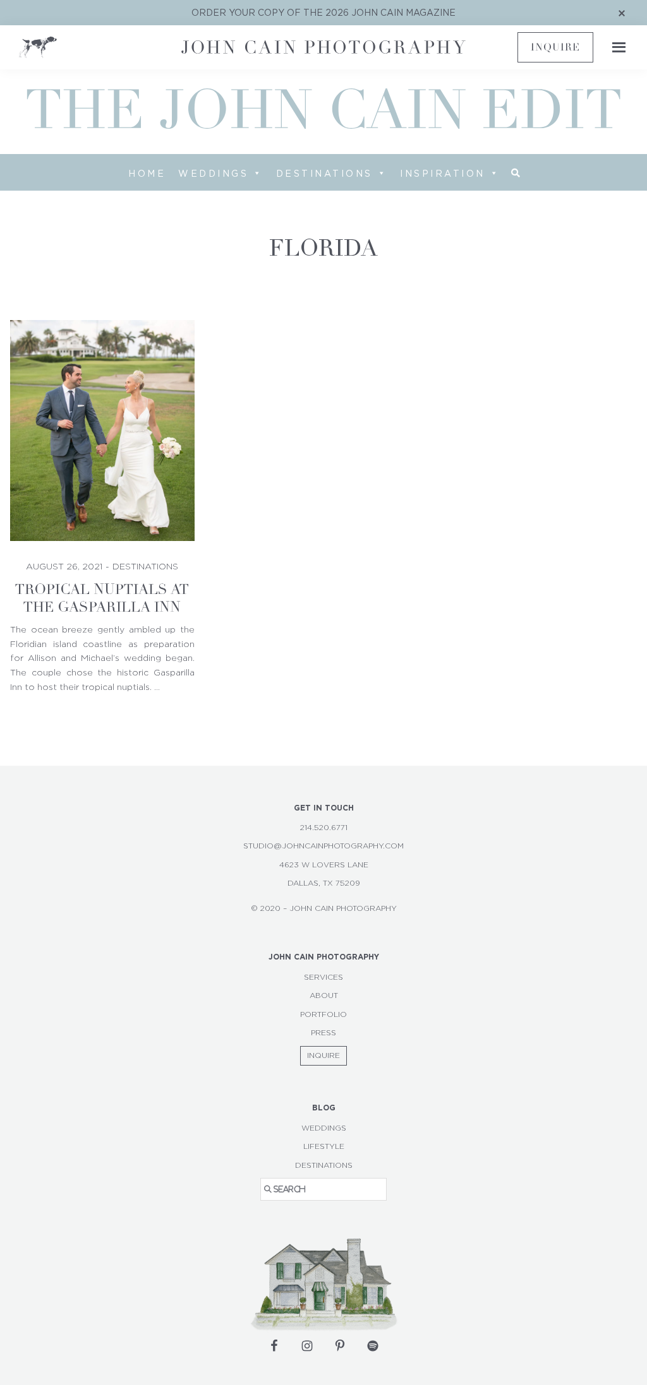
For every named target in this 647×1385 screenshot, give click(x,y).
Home (147, 173)
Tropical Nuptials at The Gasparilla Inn (102, 599)
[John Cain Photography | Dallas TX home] (95, 47)
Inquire (555, 47)
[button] (515, 172)
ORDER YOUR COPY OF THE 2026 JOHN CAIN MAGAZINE (323, 12)
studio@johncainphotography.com (323, 846)
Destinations (324, 173)
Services (323, 977)
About (324, 995)
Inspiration (442, 173)
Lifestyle (323, 1146)
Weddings (213, 173)
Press (323, 1033)
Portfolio (323, 1014)
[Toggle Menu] (615, 47)
